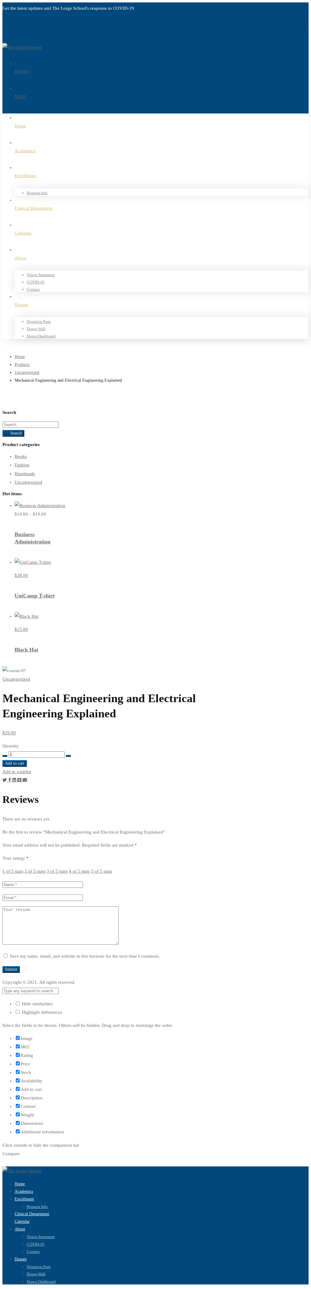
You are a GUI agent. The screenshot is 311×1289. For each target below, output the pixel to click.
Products (22, 364)
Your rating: (15, 858)
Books (21, 456)
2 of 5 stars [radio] (35, 871)
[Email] (24, 780)
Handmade (25, 473)
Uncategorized (27, 372)
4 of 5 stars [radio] (79, 871)
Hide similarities (37, 1003)
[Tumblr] (19, 780)
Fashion (22, 464)
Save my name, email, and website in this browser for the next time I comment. (85, 956)
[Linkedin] (14, 780)
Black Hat (26, 650)
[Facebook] (10, 780)
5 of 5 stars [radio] (101, 871)
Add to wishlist (16, 771)
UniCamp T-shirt (35, 596)
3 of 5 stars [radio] (57, 871)
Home (20, 356)
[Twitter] (5, 780)
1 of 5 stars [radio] (12, 871)
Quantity (10, 745)
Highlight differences (41, 1012)
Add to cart (14, 763)
